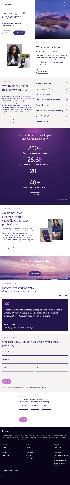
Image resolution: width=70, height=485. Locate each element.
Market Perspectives (32, 450)
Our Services (8, 121)
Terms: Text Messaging (61, 463)
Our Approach (42, 71)
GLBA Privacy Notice (60, 450)
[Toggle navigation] (66, 4)
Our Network (35, 195)
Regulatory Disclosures (61, 455)
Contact (4, 447)
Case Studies (30, 452)
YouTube (65, 481)
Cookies (56, 466)
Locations (5, 452)
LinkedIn (55, 481)
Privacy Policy (44, 387)
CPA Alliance (8, 249)
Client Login (5, 455)
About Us (7, 33)
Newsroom (29, 455)
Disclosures (57, 452)
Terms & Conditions (60, 460)
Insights (28, 447)
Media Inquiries (30, 458)
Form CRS (57, 458)
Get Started (19, 33)
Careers (4, 450)
